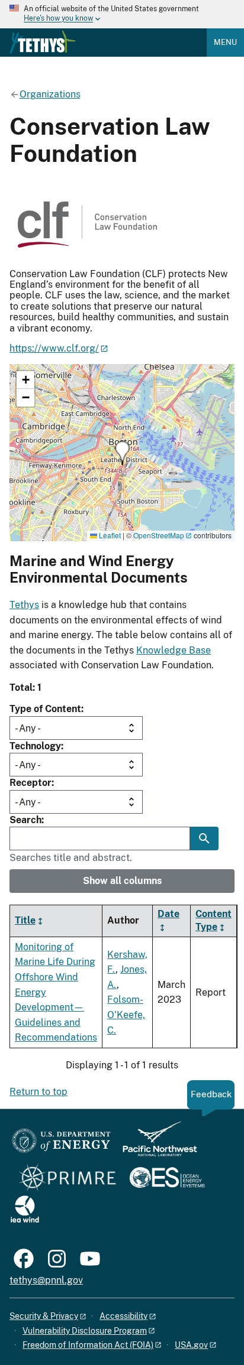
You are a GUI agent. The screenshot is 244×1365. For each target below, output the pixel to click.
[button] (122, 453)
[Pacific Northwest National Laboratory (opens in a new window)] (155, 1144)
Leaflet (109, 535)
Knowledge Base (173, 650)
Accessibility (123, 1316)
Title (25, 920)
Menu (225, 42)
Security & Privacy (43, 1316)
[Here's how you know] (122, 14)
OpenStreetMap (158, 535)
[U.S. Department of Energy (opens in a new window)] (61, 1144)
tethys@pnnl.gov (46, 1280)
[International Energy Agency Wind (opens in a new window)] (24, 1210)
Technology (35, 746)
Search (25, 820)
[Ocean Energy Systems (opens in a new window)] (168, 1178)
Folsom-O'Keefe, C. (126, 1014)
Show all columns (122, 880)
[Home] (42, 42)
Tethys (24, 604)
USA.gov (191, 1345)
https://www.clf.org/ (54, 348)
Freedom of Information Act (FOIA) (88, 1345)
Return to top (38, 1091)
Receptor (30, 782)
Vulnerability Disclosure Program (85, 1330)
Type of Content (45, 708)
